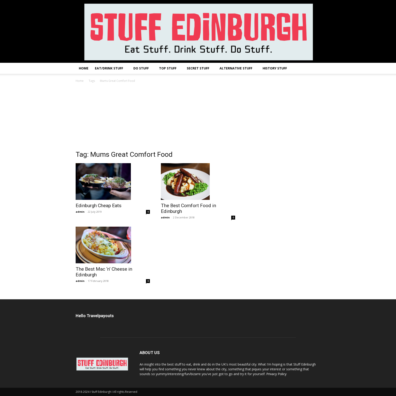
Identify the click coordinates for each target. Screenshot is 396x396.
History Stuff (275, 68)
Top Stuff (167, 68)
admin (80, 211)
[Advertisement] (198, 118)
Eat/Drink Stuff (109, 68)
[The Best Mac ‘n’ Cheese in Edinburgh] (113, 245)
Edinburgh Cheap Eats (98, 205)
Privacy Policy (276, 374)
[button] (314, 68)
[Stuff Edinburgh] (198, 31)
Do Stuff (141, 68)
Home (83, 68)
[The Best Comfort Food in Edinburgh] (198, 181)
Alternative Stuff (236, 68)
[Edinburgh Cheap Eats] (113, 181)
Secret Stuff (198, 68)
